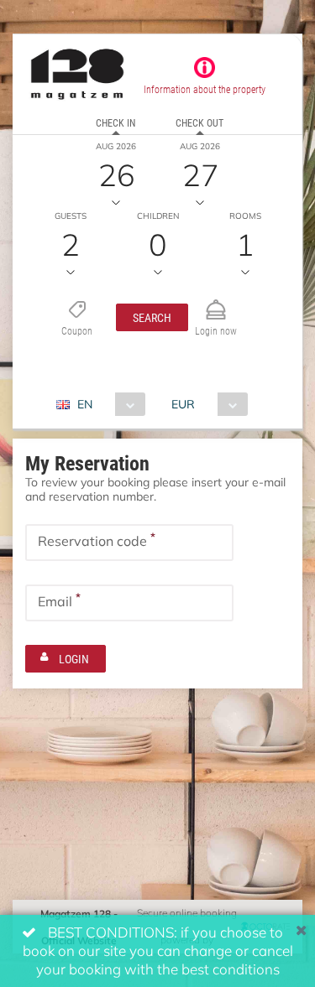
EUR (183, 404)
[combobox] (107, 404)
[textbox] (129, 542)
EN (84, 404)
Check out (199, 122)
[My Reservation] (216, 302)
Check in (115, 122)
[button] (152, 317)
